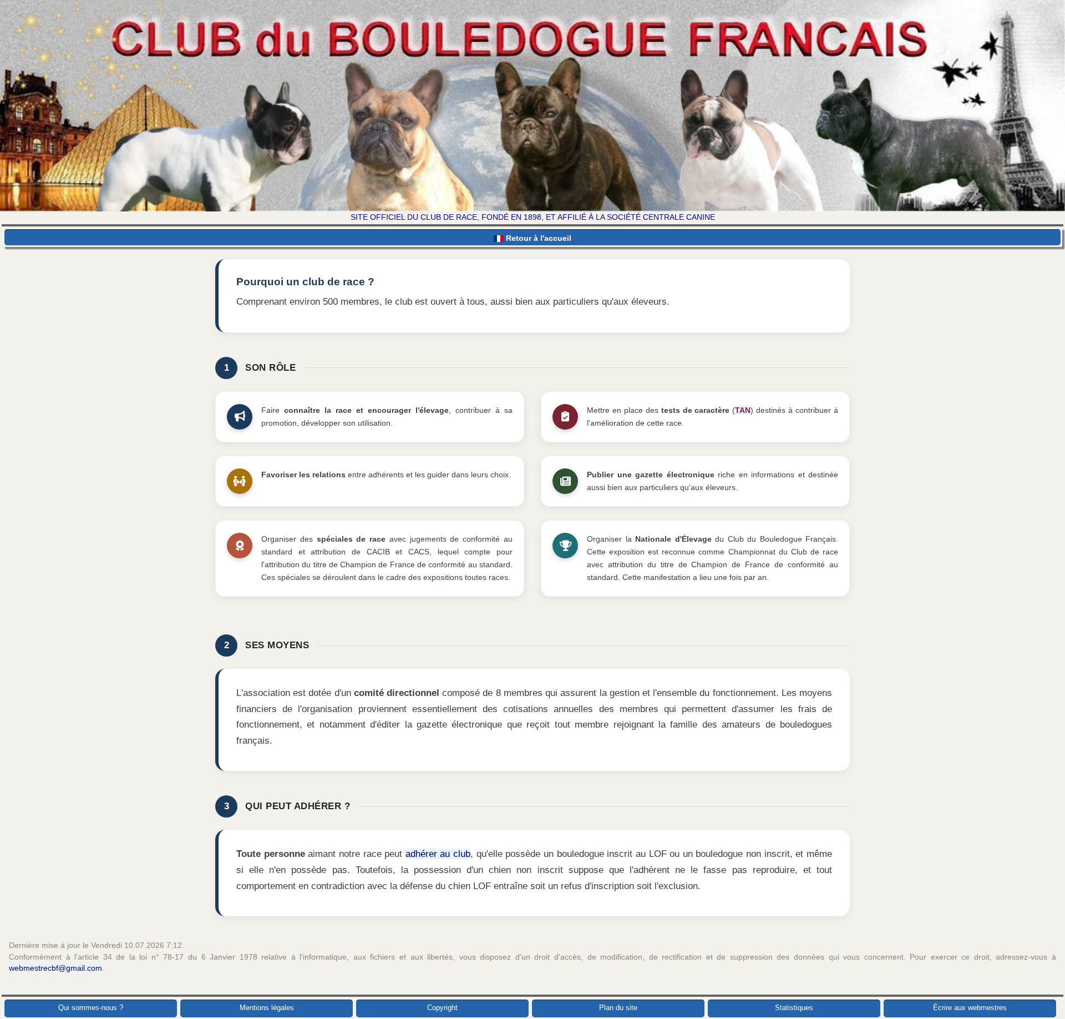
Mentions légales (267, 1007)
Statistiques (794, 1007)
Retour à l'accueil (537, 238)
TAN (742, 410)
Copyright (442, 1007)
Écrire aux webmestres (970, 1007)
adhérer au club (437, 854)
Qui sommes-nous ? (90, 1007)
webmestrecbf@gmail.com (55, 967)
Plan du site (618, 1007)
